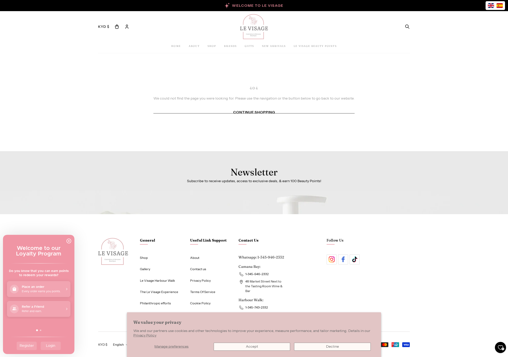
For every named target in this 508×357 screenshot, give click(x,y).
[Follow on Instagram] (332, 259)
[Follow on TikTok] (355, 259)
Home (176, 46)
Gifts (249, 46)
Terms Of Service (202, 292)
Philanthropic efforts (155, 303)
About (194, 46)
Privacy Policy (144, 335)
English (118, 344)
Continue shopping (254, 112)
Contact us (198, 269)
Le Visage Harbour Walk (157, 281)
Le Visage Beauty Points (315, 46)
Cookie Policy (200, 303)
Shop (212, 46)
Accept (252, 346)
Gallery (145, 269)
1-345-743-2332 (256, 307)
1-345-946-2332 (270, 257)
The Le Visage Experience (159, 292)
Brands (230, 46)
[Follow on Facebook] (343, 259)
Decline (332, 346)
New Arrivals (274, 46)
